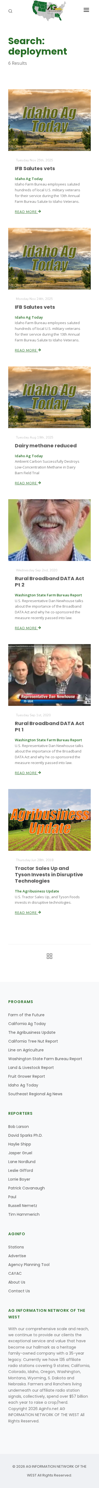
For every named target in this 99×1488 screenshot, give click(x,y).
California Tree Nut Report (33, 1041)
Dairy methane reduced (46, 445)
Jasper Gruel (20, 1153)
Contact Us (19, 1291)
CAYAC (15, 1273)
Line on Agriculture (26, 1050)
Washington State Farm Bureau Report (45, 1059)
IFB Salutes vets (35, 168)
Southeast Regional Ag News (35, 1094)
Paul (12, 1197)
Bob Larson (18, 1126)
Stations (16, 1247)
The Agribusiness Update (32, 1032)
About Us (16, 1282)
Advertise (17, 1256)
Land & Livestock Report (31, 1067)
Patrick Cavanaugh (26, 1188)
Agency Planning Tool (29, 1264)
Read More (26, 212)
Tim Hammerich (24, 1214)
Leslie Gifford (20, 1170)
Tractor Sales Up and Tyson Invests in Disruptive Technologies (49, 874)
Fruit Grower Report (26, 1076)
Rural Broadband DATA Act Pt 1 (49, 726)
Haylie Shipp (19, 1144)
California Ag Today (27, 1023)
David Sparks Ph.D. (25, 1135)
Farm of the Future (26, 1015)
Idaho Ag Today (23, 1085)
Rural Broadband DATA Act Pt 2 (49, 581)
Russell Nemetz (22, 1205)
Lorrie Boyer (19, 1179)
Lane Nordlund (21, 1161)
